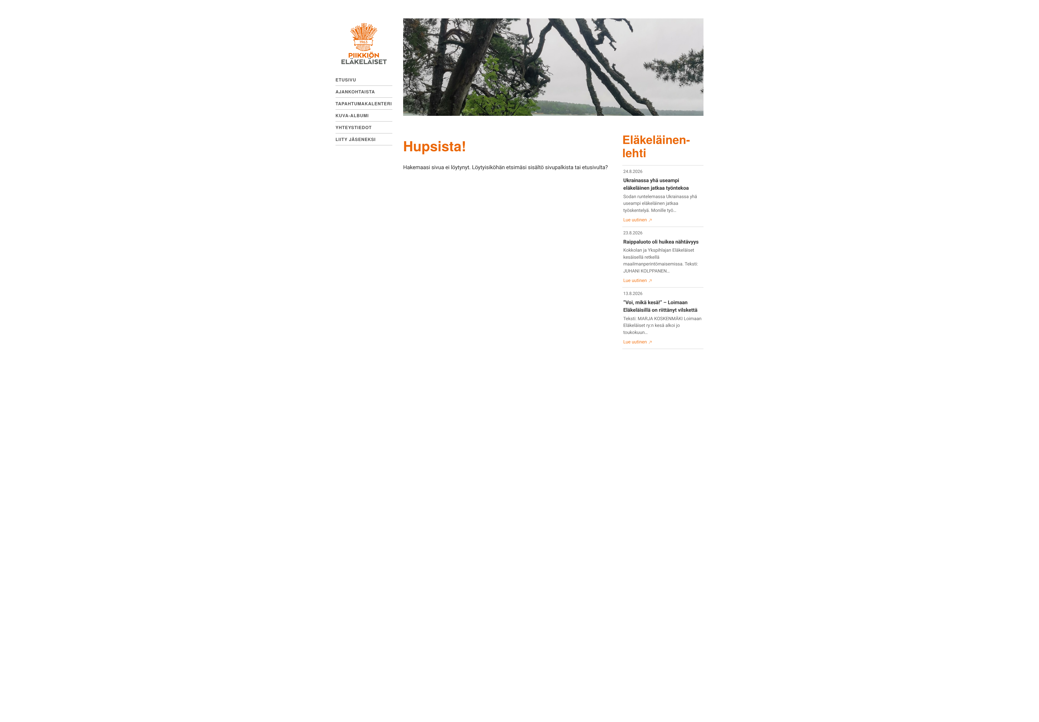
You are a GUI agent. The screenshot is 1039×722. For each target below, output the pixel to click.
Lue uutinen (635, 220)
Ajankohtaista (355, 91)
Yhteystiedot (354, 127)
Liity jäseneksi (356, 139)
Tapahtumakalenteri (364, 103)
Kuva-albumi (352, 115)
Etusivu (346, 80)
